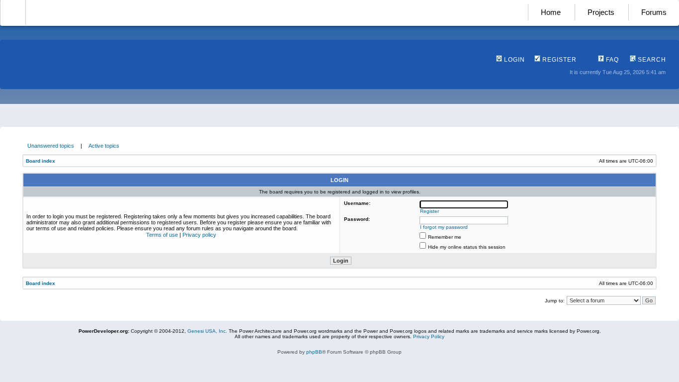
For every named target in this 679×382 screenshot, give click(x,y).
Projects (601, 12)
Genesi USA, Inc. (207, 331)
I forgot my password (444, 227)
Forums (654, 12)
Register (558, 59)
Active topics (103, 146)
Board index (40, 161)
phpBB (314, 352)
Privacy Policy (428, 336)
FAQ (611, 59)
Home (551, 12)
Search (651, 59)
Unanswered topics (50, 146)
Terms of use (162, 235)
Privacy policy (199, 235)
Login (513, 59)
